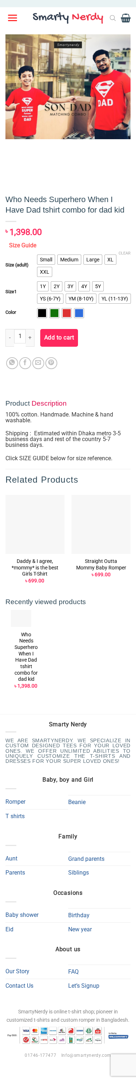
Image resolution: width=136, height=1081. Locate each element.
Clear (125, 253)
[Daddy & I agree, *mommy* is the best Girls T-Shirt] (35, 524)
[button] (13, 18)
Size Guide (22, 245)
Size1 (11, 291)
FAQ (73, 971)
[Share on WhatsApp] (12, 363)
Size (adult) (17, 265)
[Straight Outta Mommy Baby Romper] (101, 524)
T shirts (15, 816)
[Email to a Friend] (38, 363)
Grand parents (86, 858)
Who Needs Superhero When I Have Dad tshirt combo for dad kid (26, 657)
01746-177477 (40, 1055)
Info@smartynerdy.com (86, 1055)
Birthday (79, 915)
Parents (15, 872)
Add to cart (59, 337)
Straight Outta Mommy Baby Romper (101, 564)
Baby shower (21, 914)
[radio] (46, 259)
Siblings (78, 872)
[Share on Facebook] (25, 363)
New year (80, 929)
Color (10, 312)
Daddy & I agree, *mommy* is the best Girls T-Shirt (35, 567)
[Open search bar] (113, 18)
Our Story (17, 971)
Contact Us (19, 985)
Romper (15, 801)
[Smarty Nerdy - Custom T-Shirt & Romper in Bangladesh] (68, 18)
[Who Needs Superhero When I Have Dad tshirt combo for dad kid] (21, 618)
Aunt (11, 858)
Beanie (77, 802)
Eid (9, 929)
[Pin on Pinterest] (51, 363)
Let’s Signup (83, 985)
